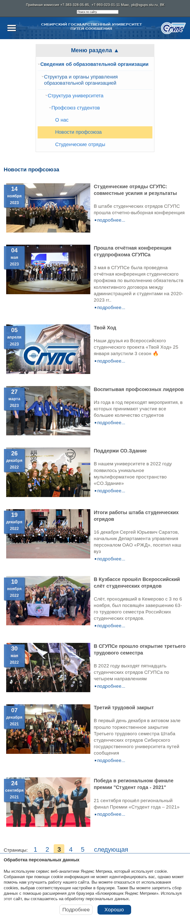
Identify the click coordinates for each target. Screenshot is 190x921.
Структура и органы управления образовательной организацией (81, 80)
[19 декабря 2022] (48, 556)
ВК (162, 5)
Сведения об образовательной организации (94, 64)
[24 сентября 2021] (48, 825)
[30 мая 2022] (48, 690)
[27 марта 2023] (48, 433)
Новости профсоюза (78, 132)
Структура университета (75, 95)
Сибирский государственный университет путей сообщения (91, 26)
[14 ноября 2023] (48, 231)
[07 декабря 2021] (48, 752)
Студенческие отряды (80, 144)
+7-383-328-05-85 (74, 5)
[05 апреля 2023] (48, 372)
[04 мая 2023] (48, 292)
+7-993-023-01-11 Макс (110, 5)
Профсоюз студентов (75, 107)
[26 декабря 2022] (48, 495)
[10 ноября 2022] (48, 623)
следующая (111, 849)
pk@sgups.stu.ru (144, 5)
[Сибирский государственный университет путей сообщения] (173, 28)
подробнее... (111, 220)
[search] (98, 12)
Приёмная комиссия (42, 5)
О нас (62, 120)
